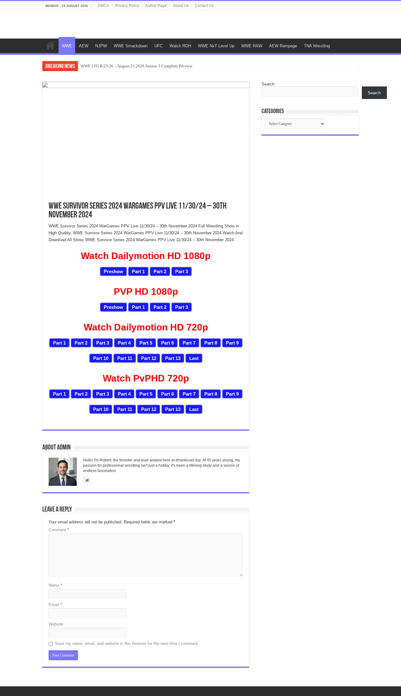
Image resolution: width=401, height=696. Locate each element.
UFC (158, 46)
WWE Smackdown (131, 46)
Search (268, 84)
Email (55, 604)
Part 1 (138, 271)
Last (194, 358)
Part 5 (145, 342)
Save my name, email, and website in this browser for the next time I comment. (127, 643)
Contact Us (204, 5)
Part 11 (124, 358)
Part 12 (148, 358)
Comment (59, 529)
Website (56, 624)
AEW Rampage (283, 46)
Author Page (156, 5)
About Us (181, 5)
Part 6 (167, 342)
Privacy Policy (127, 5)
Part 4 (124, 342)
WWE (67, 46)
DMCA (103, 5)
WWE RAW (251, 46)
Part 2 (160, 271)
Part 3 (181, 271)
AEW (83, 46)
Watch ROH (180, 46)
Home (50, 45)
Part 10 (100, 358)
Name (55, 585)
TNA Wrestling (317, 46)
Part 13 (172, 358)
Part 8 (210, 342)
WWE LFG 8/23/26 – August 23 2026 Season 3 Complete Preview (136, 66)
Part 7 (189, 342)
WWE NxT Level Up (216, 46)
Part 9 (232, 342)
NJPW (101, 46)
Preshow (113, 271)
